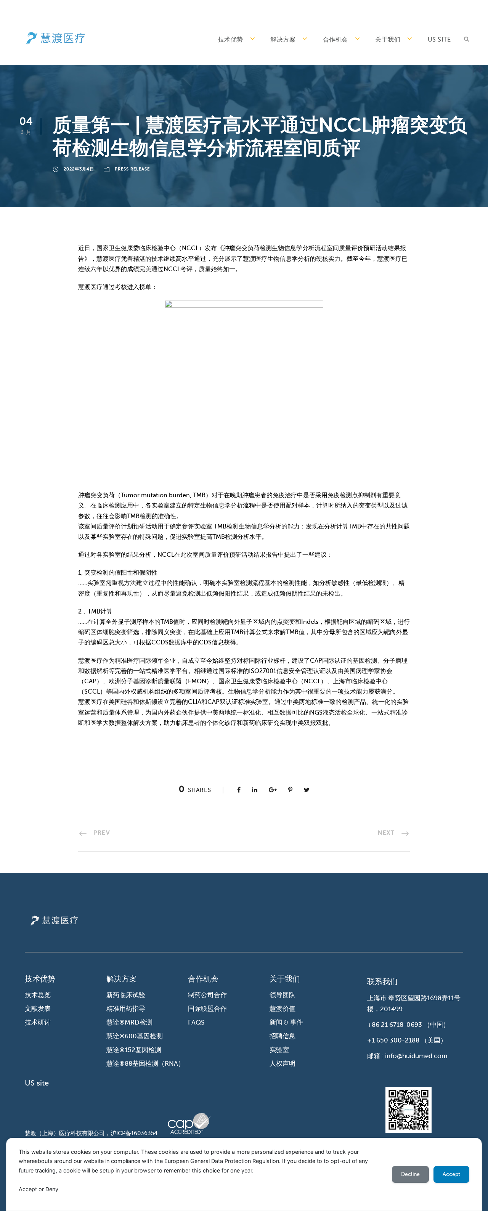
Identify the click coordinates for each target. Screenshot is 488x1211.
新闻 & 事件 (286, 1022)
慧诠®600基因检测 (134, 1036)
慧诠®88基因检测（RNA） (145, 1063)
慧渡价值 (282, 1008)
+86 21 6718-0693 (394, 1024)
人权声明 (282, 1063)
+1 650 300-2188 (393, 1040)
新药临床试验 (125, 995)
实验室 (279, 1050)
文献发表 (38, 1008)
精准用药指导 (125, 1008)
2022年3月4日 (79, 169)
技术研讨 (38, 1022)
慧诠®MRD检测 (129, 1022)
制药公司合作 (207, 995)
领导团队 (282, 995)
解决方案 (282, 39)
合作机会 (335, 39)
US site (439, 39)
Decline (410, 1174)
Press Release (132, 169)
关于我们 (387, 39)
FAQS (196, 1022)
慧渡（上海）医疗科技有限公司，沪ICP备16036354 (91, 1133)
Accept (451, 1174)
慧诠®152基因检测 (133, 1050)
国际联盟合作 (207, 1008)
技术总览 (38, 995)
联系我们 (382, 981)
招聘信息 (282, 1036)
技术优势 (230, 39)
